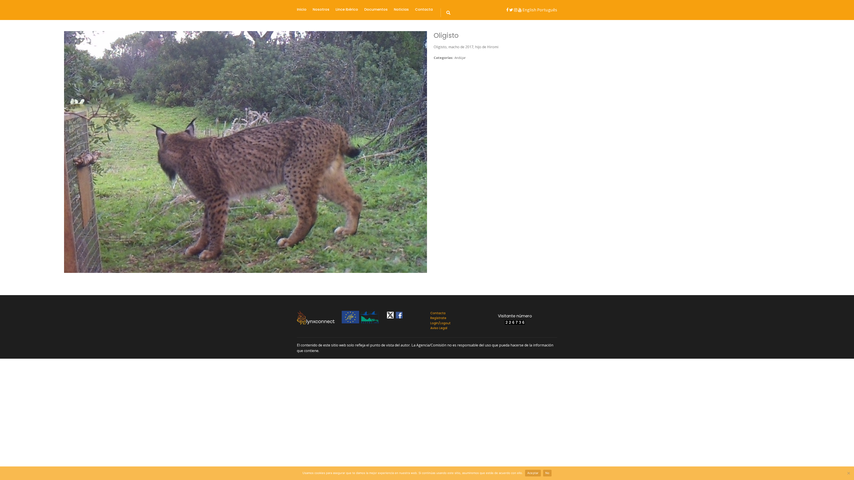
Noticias (401, 9)
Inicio (301, 9)
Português (547, 9)
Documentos (376, 9)
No (547, 473)
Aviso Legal (438, 328)
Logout (445, 323)
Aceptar (533, 473)
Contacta (424, 9)
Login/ (435, 323)
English (529, 9)
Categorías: (443, 57)
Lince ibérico (347, 9)
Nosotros (321, 9)
